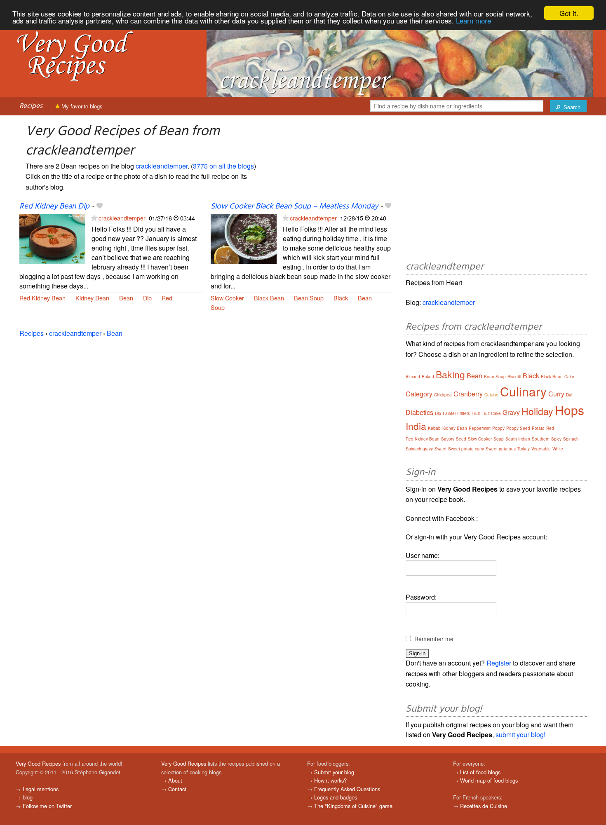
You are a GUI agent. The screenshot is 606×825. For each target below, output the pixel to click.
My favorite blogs (81, 106)
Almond (413, 377)
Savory (447, 439)
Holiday (537, 411)
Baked (428, 377)
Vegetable (541, 449)
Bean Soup (309, 297)
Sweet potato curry (466, 449)
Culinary (523, 391)
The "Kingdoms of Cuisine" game (353, 806)
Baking (450, 374)
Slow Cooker (227, 297)
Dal (569, 395)
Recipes (30, 106)
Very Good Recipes (38, 763)
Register (498, 663)
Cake (569, 377)
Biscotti (514, 377)
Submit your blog (334, 772)
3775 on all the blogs (223, 166)
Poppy (498, 428)
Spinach (571, 439)
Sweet (440, 449)
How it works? (330, 780)
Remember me (433, 639)
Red (167, 297)
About (175, 780)
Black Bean (269, 297)
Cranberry (468, 393)
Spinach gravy (419, 449)
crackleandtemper (162, 166)
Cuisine (491, 395)
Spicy (556, 439)
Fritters (463, 413)
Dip (147, 297)
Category (419, 393)
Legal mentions (41, 789)
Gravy (511, 412)
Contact (177, 789)
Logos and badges (335, 797)
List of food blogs (480, 772)
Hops (569, 410)
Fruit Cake (491, 413)
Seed (461, 439)
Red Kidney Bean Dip (54, 206)
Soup (218, 307)
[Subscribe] (94, 217)
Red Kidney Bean (42, 297)
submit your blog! (520, 734)
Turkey (523, 449)
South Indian (517, 439)
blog (28, 797)
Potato (538, 428)
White (557, 449)
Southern (541, 439)
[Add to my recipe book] (99, 206)
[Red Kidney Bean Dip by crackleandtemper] (52, 238)
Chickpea (443, 395)
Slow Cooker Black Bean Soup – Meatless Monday (294, 206)
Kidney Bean (92, 297)
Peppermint (480, 428)
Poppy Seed (518, 428)
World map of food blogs (489, 780)
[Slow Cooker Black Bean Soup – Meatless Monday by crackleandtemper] (244, 238)
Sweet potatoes (501, 449)
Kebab (434, 428)
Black (341, 297)
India (416, 426)
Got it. (568, 13)
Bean (126, 297)
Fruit (476, 413)
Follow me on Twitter (47, 806)
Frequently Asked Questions (347, 789)
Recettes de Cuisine (483, 806)
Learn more (473, 20)
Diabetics (419, 412)
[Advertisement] (496, 189)
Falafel (449, 413)
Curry (556, 393)
